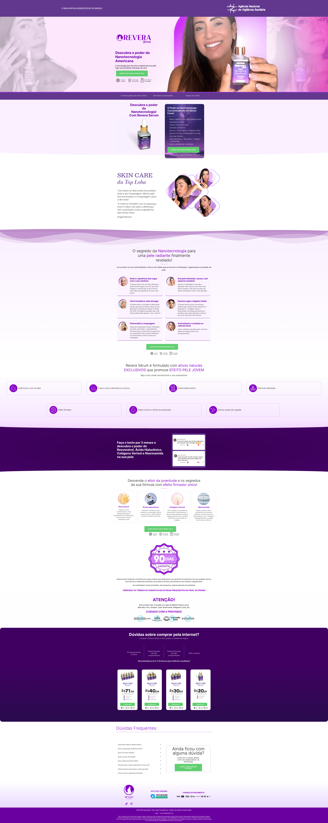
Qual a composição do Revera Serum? (130, 749)
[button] (173, 452)
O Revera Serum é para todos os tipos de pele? (133, 769)
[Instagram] (131, 803)
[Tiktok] (126, 803)
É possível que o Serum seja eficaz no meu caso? (134, 765)
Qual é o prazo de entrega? (126, 757)
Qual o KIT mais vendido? (126, 753)
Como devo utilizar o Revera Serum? (129, 744)
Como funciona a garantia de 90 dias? (130, 773)
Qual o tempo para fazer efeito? (128, 761)
